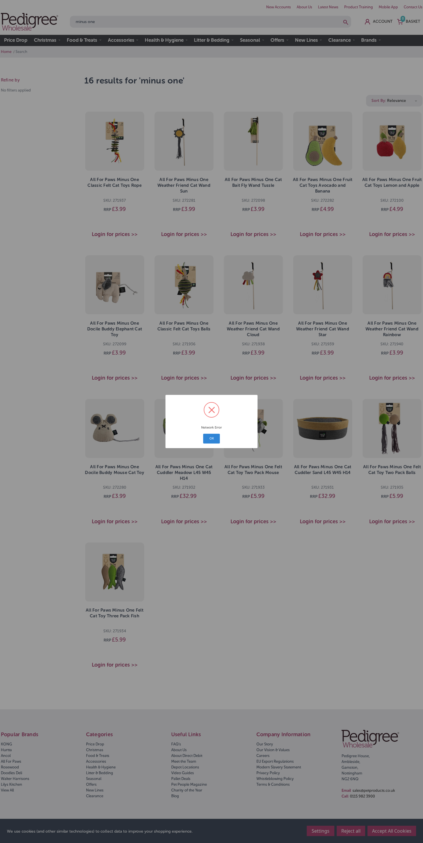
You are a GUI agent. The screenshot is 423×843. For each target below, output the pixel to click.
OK (211, 438)
